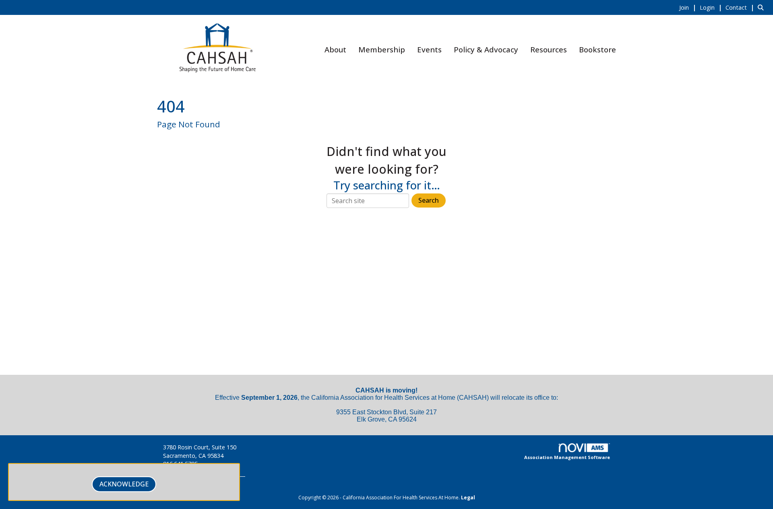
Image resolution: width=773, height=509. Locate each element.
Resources (548, 49)
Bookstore (597, 49)
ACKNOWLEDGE (124, 484)
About (335, 49)
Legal (468, 497)
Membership (381, 49)
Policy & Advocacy (486, 49)
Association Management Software (567, 457)
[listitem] (688, 7)
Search (428, 200)
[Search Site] (762, 7)
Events (429, 49)
